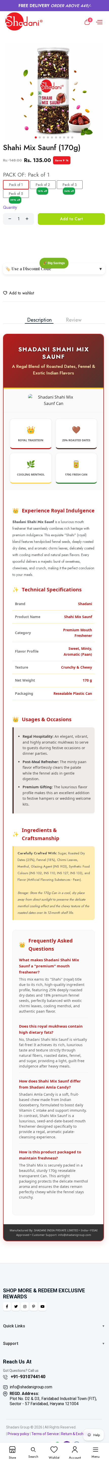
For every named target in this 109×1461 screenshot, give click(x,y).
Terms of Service (45, 1434)
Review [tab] (74, 320)
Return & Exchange (76, 1434)
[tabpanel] (54, 788)
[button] (36, 137)
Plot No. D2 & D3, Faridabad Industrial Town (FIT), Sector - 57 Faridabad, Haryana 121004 (53, 1398)
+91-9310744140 (27, 1376)
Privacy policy (18, 1434)
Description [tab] (39, 320)
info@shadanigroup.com (31, 1387)
